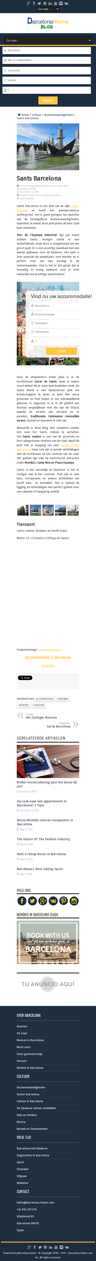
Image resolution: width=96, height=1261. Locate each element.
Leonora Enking (48, 649)
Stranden (23, 1169)
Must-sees (24, 1047)
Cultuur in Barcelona (30, 1101)
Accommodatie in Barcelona (48, 657)
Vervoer (22, 1061)
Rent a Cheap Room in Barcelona (41, 854)
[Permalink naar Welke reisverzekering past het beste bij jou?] (48, 777)
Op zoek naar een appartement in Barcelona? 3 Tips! (42, 803)
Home (25, 114)
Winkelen (22, 1183)
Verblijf (32, 189)
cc (60, 649)
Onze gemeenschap (29, 1054)
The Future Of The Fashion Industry (43, 839)
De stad (22, 1033)
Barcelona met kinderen (32, 1148)
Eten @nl (63, 699)
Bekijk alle (48, 665)
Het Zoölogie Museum (41, 716)
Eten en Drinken (27, 1115)
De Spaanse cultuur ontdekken (36, 1108)
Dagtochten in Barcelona (33, 1155)
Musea (21, 1122)
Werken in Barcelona (30, 1067)
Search (48, 100)
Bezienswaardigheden (58, 114)
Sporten (23, 705)
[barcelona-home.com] (48, 25)
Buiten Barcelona (28, 1094)
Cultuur (36, 114)
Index (59, 186)
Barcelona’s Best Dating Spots (40, 869)
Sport (20, 1162)
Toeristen (38, 705)
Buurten (51, 186)
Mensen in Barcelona (30, 1040)
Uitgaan (22, 1176)
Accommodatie (44, 699)
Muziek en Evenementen (32, 1128)
